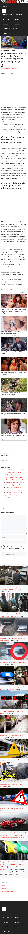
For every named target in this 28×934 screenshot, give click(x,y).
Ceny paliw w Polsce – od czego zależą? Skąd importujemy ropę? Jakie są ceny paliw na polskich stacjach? (13, 864)
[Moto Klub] (14, 2)
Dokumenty (6, 24)
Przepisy (5, 28)
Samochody (18, 14)
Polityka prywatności (8, 891)
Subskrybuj (14, 509)
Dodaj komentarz (7, 505)
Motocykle (6, 19)
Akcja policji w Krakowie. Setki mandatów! (12, 808)
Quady (17, 19)
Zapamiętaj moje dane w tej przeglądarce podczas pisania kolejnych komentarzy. (14, 547)
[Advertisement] (14, 91)
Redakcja (5, 885)
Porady (17, 24)
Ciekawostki (7, 33)
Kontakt (4, 888)
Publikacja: (9, 73)
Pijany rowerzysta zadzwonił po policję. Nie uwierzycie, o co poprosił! (14, 494)
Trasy (15, 28)
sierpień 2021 (9, 289)
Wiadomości (8, 463)
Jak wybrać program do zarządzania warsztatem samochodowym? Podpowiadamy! (15, 472)
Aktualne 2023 (7, 14)
